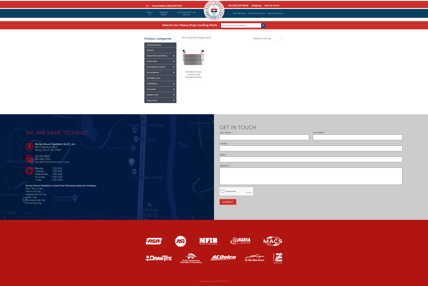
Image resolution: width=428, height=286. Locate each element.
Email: (223, 155)
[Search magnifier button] (263, 25)
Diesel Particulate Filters (161, 55)
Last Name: (319, 133)
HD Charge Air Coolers (161, 67)
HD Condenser (161, 72)
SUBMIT (227, 202)
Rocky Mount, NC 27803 (48, 150)
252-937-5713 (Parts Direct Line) (52, 162)
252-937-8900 (42, 156)
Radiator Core (161, 94)
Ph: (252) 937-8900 (238, 5)
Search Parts (271, 5)
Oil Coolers (161, 89)
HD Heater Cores (153, 78)
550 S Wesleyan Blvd (46, 147)
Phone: (224, 144)
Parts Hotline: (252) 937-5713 (167, 6)
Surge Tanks (161, 100)
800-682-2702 (42, 159)
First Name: (226, 133)
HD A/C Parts (161, 61)
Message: (225, 166)
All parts (150, 50)
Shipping (256, 5)
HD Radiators (161, 83)
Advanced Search (154, 45)
